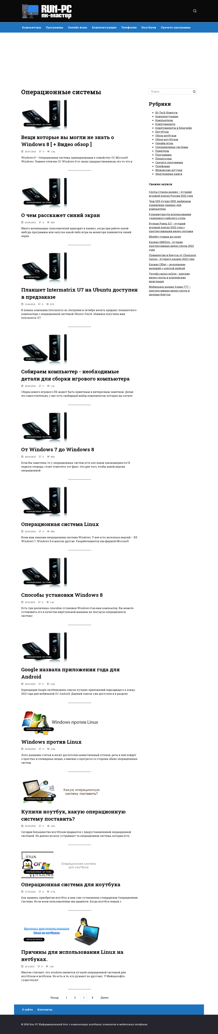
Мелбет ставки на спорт (165, 236)
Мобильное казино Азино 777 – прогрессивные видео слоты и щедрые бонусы (170, 290)
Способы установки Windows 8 (62, 594)
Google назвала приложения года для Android (70, 673)
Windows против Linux (51, 741)
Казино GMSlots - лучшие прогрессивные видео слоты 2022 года (171, 245)
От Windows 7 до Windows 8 (57, 449)
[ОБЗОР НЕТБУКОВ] (61, 944)
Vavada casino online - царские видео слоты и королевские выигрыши (169, 277)
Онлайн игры (77, 27)
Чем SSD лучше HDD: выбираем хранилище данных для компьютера (170, 204)
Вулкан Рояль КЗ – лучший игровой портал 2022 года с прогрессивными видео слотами (171, 227)
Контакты (45, 1009)
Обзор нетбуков (165, 135)
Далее (105, 997)
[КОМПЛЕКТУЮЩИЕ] (45, 363)
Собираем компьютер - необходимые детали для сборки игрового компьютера (75, 375)
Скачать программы (176, 27)
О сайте (27, 1009)
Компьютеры (31, 27)
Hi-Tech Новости (166, 112)
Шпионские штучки (168, 170)
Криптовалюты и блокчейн (173, 128)
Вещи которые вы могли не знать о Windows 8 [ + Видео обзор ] (67, 141)
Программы (54, 27)
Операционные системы (171, 147)
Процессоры (163, 158)
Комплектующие (104, 27)
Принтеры (162, 151)
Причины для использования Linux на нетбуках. (72, 955)
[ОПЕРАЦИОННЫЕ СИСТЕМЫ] (45, 129)
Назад (54, 997)
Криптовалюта (165, 124)
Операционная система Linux (60, 524)
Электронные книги (168, 174)
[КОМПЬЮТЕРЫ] (45, 281)
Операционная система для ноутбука (70, 884)
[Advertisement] (109, 59)
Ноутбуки (148, 27)
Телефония (129, 27)
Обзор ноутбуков (166, 139)
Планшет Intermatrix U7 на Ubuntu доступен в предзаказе (79, 293)
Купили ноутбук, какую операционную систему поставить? (73, 815)
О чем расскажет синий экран (60, 215)
